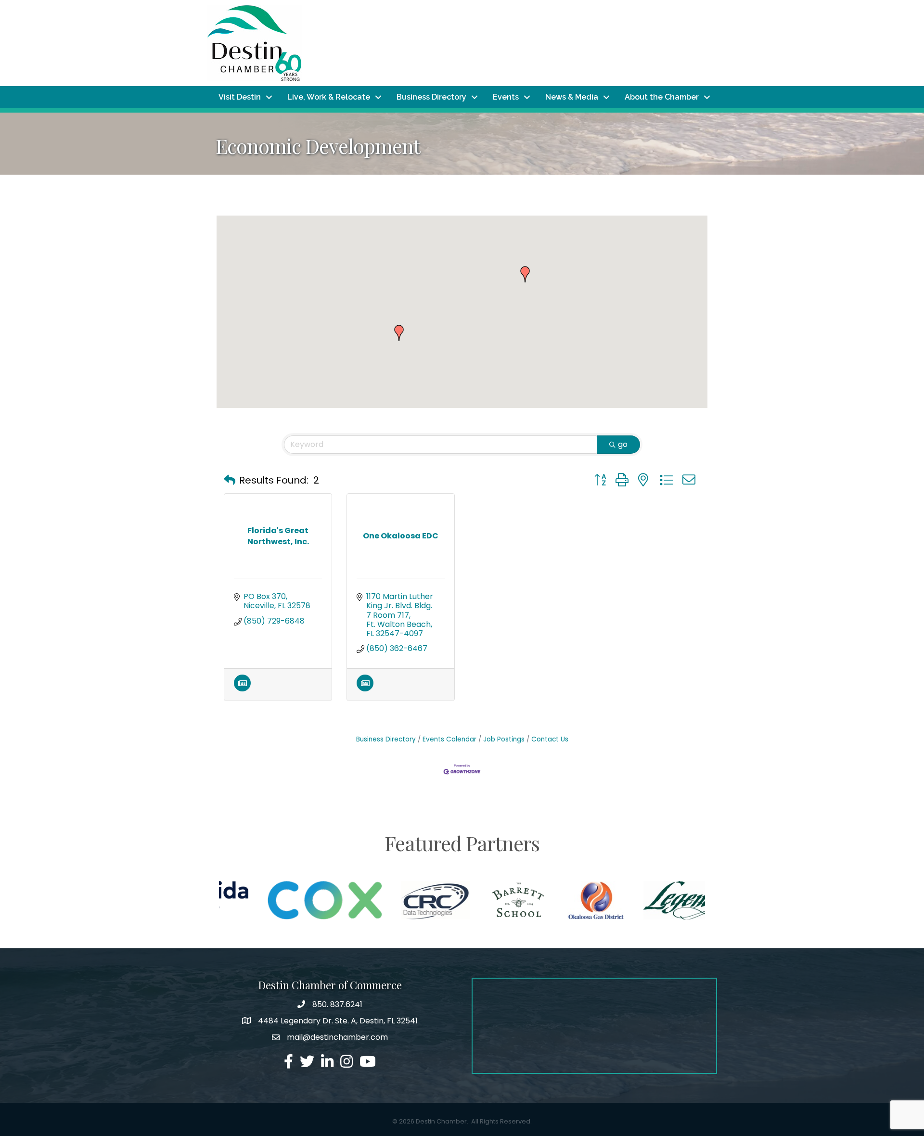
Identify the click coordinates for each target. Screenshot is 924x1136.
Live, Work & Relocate (328, 97)
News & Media (571, 97)
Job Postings (504, 739)
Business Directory (431, 97)
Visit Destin (239, 97)
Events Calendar (449, 739)
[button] (399, 333)
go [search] (623, 444)
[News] (242, 688)
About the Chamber (662, 97)
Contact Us (549, 739)
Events (506, 97)
